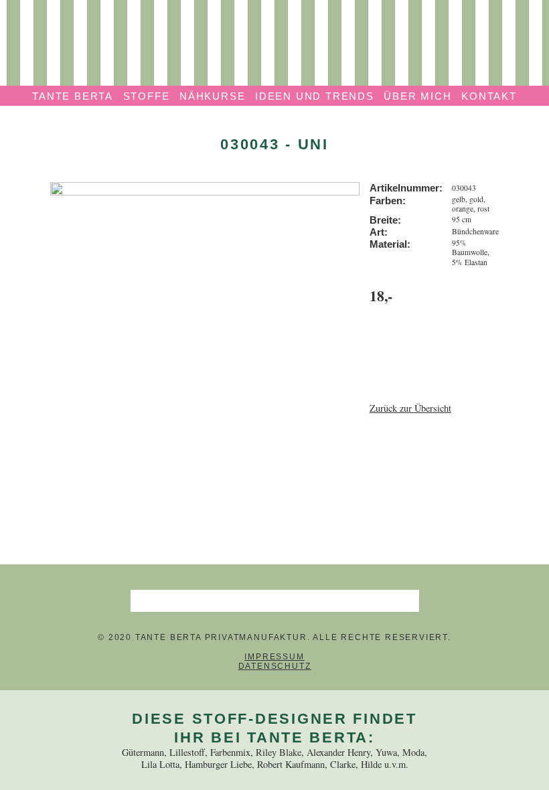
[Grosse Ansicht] (205, 187)
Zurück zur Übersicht (410, 408)
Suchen (408, 600)
